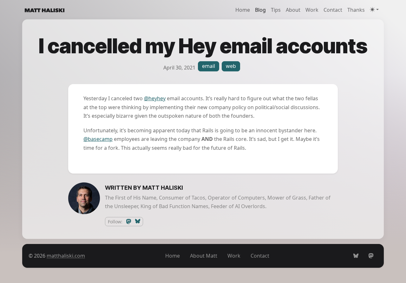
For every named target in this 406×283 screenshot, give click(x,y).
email (208, 66)
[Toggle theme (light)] (374, 9)
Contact (333, 9)
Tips (276, 9)
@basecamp (98, 138)
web (231, 66)
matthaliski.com (66, 255)
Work (311, 9)
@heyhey (155, 98)
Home (242, 9)
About (293, 9)
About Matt (203, 255)
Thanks (356, 9)
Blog (260, 9)
